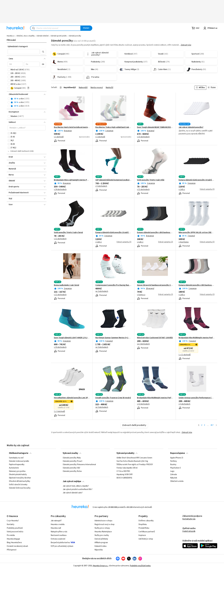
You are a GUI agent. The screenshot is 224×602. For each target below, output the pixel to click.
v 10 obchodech (60, 347)
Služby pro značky (101, 535)
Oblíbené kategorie (18, 453)
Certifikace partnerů (146, 531)
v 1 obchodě (59, 137)
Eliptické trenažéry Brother (20, 478)
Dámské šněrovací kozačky (19, 488)
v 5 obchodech (101, 186)
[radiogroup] (27, 102)
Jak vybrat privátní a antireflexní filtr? (77, 489)
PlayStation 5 (175, 468)
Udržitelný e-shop (145, 539)
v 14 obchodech (60, 189)
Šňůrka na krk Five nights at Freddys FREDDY (135, 464)
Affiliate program (101, 542)
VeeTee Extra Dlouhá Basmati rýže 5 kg (132, 461)
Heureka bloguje (13, 539)
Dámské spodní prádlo (59, 36)
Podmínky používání (15, 528)
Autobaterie (14, 468)
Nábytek (173, 478)
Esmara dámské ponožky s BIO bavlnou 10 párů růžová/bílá (197, 285)
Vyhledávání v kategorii (18, 46)
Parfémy (173, 461)
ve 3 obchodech (101, 407)
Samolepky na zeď (16, 458)
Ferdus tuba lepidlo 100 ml (127, 468)
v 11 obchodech (143, 189)
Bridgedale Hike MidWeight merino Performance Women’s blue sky (155, 398)
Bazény (173, 464)
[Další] (216, 425)
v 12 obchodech (143, 404)
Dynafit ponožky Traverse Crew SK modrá (113, 398)
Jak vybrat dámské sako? (73, 492)
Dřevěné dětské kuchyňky (19, 481)
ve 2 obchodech (101, 291)
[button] (23, 51)
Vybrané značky (70, 453)
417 (212, 425)
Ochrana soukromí (58, 539)
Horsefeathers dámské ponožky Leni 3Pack (72, 398)
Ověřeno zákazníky (146, 520)
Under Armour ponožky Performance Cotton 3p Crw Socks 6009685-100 (197, 398)
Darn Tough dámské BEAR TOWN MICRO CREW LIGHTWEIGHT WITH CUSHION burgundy (155, 127)
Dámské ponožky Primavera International (79, 464)
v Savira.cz (141, 294)
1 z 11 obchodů (185, 355)
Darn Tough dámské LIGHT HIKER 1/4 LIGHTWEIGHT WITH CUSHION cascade (72, 337)
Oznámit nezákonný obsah (17, 546)
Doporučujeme (177, 453)
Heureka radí (56, 528)
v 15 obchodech (143, 137)
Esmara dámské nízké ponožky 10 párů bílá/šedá (113, 232)
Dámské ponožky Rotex (72, 471)
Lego (172, 471)
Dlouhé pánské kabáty (18, 474)
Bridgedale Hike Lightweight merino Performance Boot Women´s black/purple (72, 180)
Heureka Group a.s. (100, 565)
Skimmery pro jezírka (17, 471)
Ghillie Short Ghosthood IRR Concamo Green (134, 458)
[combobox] (55, 28)
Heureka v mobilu (58, 524)
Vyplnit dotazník (188, 531)
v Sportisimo (184, 242)
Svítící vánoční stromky (18, 484)
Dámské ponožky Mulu (72, 458)
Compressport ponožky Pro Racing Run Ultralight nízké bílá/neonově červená (113, 285)
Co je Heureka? (13, 520)
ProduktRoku (143, 528)
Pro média (11, 535)
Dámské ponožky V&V (71, 468)
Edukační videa (100, 546)
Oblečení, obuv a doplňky (25, 36)
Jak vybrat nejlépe (72, 481)
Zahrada (173, 474)
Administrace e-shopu (103, 520)
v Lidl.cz (182, 189)
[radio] (9, 99)
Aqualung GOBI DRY (125, 474)
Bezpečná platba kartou (60, 542)
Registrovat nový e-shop (104, 524)
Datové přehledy (101, 539)
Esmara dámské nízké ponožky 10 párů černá (197, 180)
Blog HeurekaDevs (14, 542)
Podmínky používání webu (140, 565)
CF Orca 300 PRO (123, 471)
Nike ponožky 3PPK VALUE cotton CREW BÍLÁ (197, 232)
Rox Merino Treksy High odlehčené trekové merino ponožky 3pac (113, 127)
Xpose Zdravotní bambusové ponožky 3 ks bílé (155, 285)
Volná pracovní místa (15, 531)
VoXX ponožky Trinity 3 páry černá (68, 232)
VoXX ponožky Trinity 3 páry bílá (150, 180)
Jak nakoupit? (56, 520)
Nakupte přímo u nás (59, 531)
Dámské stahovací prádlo (19, 461)
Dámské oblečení (43, 36)
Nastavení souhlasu (58, 535)
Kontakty (10, 524)
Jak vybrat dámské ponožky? (191, 127)
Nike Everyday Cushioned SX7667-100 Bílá (155, 337)
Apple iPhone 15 (176, 458)
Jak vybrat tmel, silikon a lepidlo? (76, 486)
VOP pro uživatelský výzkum (62, 546)
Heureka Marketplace (103, 531)
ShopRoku (142, 524)
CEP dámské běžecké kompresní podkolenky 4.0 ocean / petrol (113, 180)
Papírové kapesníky (16, 464)
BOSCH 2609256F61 (124, 478)
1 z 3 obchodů (59, 411)
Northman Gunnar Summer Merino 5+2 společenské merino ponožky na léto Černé (113, 337)
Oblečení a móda (176, 481)
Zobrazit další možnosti (19, 151)
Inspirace (142, 535)
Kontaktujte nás (188, 519)
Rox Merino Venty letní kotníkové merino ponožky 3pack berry (72, 127)
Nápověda (98, 549)
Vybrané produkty (125, 453)
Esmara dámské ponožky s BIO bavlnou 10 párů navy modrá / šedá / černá (155, 232)
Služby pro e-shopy (102, 528)
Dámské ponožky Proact (72, 461)
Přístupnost (11, 549)
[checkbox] (9, 70)
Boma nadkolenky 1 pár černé (66, 285)
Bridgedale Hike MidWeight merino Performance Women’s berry (197, 337)
